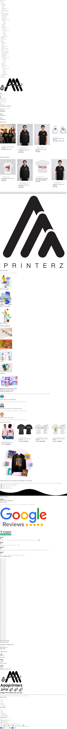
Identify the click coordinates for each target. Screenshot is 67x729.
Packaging (2, 373)
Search (1, 92)
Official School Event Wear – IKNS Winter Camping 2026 (25, 148)
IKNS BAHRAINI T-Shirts (6, 176)
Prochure (2, 337)
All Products (4, 145)
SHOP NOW (2, 104)
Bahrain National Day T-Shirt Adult (42, 437)
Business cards (3, 349)
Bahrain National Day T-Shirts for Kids (59, 437)
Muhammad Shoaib (25, 726)
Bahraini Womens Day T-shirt (6, 442)
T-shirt (1, 361)
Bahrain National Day (6, 441)
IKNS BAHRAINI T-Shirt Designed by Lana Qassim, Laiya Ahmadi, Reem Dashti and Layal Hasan (42, 179)
